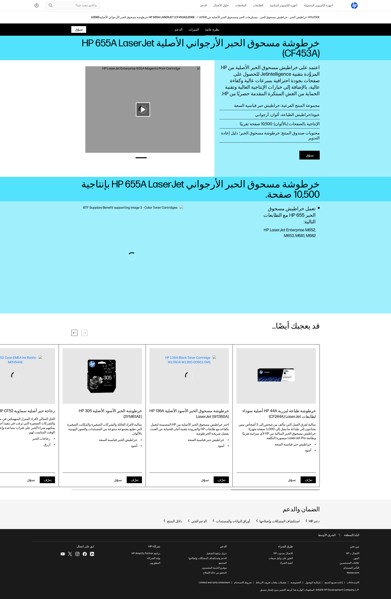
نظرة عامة (212, 29)
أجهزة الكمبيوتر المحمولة (318, 5)
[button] (74, 332)
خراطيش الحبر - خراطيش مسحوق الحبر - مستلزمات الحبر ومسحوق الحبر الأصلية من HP (259, 17)
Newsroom (353, 572)
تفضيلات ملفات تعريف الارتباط (271, 582)
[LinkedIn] (92, 554)
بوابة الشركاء (153, 558)
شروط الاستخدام (243, 582)
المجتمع (223, 562)
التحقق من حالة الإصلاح (215, 572)
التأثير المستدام (351, 567)
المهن (356, 558)
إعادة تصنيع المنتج (334, 582)
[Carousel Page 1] (150, 158)
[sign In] (37, 5)
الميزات (194, 29)
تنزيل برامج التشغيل (216, 553)
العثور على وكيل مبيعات (281, 558)
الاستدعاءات (353, 582)
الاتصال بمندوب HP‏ (283, 553)
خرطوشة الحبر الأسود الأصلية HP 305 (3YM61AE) (110, 413)
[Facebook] (85, 554)
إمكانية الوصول (312, 582)
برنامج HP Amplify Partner (146, 553)
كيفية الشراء (286, 562)
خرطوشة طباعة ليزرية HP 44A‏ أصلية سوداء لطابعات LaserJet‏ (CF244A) (279, 413)
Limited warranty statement (214, 582)
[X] (70, 554)
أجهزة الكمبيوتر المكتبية (283, 5)
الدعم (203, 5)
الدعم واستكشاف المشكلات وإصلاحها (208, 558)
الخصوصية (296, 582)
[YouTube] (63, 554)
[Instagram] (77, 554)
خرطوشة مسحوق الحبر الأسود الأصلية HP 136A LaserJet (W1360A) (189, 413)
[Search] (50, 5)
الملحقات (240, 5)
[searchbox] (75, 5)
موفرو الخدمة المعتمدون (214, 567)
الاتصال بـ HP (352, 553)
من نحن (354, 546)
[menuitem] (318, 5)
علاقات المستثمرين (349, 562)
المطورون (155, 562)
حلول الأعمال (221, 5)
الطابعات (258, 5)
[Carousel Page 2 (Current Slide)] (141, 158)
